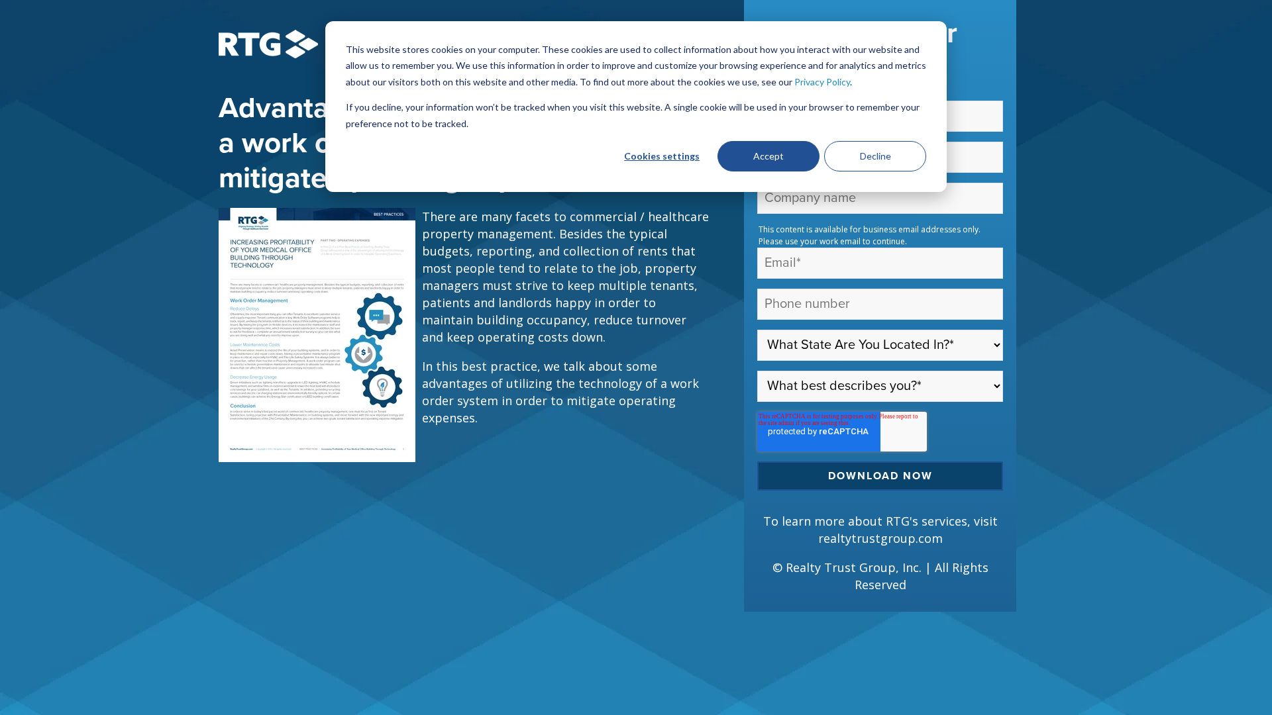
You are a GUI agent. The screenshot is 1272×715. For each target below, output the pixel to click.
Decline (875, 156)
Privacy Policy (822, 81)
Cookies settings (662, 156)
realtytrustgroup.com (880, 538)
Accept (768, 156)
